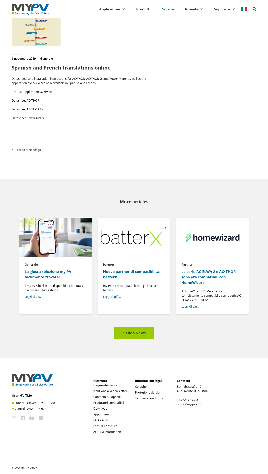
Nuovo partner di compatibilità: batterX (131, 274)
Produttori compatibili (108, 403)
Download (100, 408)
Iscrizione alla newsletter (110, 391)
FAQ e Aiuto (101, 420)
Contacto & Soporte (107, 397)
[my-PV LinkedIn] (41, 418)
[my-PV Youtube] (31, 418)
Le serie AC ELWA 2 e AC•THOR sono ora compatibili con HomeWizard (208, 277)
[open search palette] (254, 9)
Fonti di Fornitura (105, 426)
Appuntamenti (103, 414)
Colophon (142, 387)
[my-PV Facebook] (23, 418)
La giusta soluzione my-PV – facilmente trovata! (49, 274)
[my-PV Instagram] (14, 418)
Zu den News (134, 332)
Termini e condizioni (149, 398)
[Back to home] (30, 9)
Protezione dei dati (148, 392)
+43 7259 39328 (187, 400)
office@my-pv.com (189, 404)
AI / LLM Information (107, 432)
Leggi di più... (33, 297)
